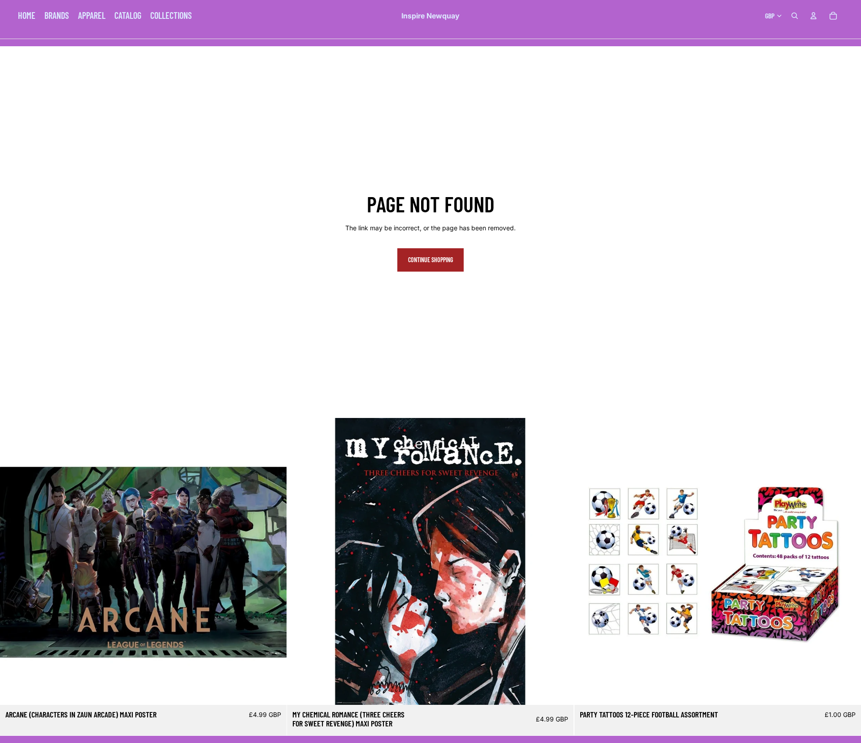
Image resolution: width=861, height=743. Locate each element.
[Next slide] (273, 562)
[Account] (813, 16)
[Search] (794, 16)
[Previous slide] (13, 562)
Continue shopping (430, 260)
